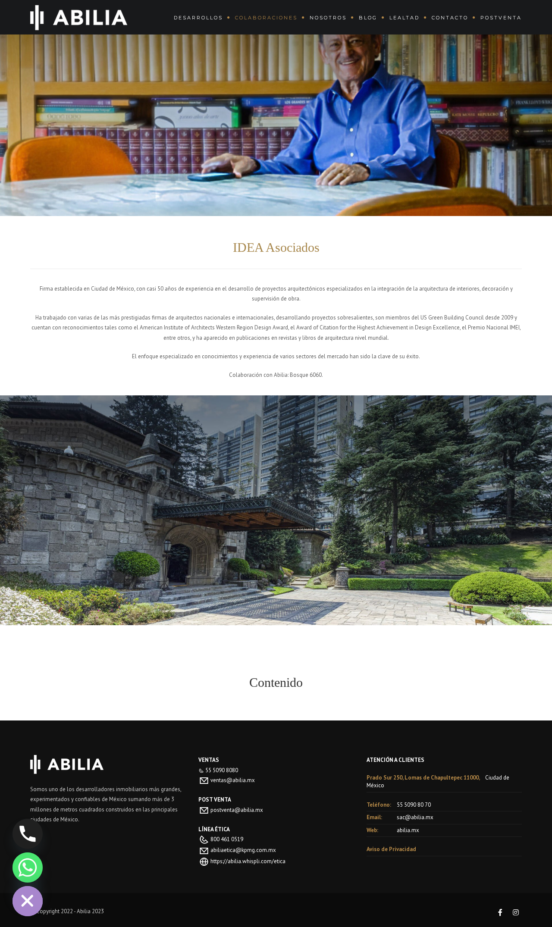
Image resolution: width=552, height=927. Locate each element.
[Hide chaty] (28, 901)
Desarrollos (198, 18)
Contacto (450, 18)
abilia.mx (408, 830)
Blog (368, 18)
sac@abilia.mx (415, 817)
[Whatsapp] (28, 867)
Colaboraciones (266, 18)
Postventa (501, 18)
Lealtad (404, 18)
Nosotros (328, 18)
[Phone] (28, 834)
